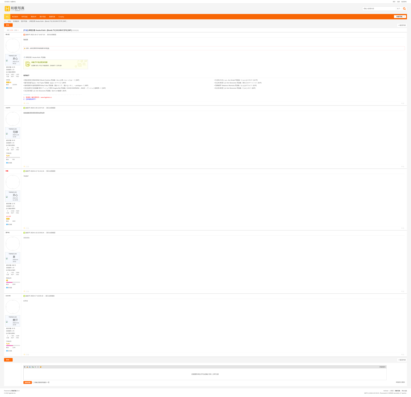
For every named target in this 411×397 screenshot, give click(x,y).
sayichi (8, 107)
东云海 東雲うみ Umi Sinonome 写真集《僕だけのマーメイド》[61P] (238, 83)
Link (33, 367)
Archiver (385, 391)
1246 (17, 336)
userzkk (8, 296)
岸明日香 (29, 57)
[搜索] (405, 8)
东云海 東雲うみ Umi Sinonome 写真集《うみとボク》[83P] (235, 88)
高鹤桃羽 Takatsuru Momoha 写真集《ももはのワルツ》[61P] (236, 85)
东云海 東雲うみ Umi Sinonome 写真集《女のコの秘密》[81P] (45, 91)
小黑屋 (392, 391)
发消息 (10, 88)
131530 (14, 84)
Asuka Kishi (36, 57)
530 (13, 336)
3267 (12, 74)
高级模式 (382, 367)
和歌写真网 (5, 21)
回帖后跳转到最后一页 (41, 382)
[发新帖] (8, 25)
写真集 (43, 57)
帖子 (398, 8)
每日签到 (15, 17)
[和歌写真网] (15, 8)
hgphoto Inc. (12, 393)
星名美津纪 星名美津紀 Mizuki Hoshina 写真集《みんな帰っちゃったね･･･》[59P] (51, 80)
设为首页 (7, 1)
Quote (35, 367)
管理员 (8, 80)
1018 (12, 211)
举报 (402, 103)
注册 (398, 1)
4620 (17, 211)
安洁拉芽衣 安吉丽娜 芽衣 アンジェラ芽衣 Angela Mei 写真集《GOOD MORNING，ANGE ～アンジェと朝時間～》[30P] (65, 88)
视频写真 (52, 17)
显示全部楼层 (51, 34)
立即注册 (59, 65)
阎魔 (7, 171)
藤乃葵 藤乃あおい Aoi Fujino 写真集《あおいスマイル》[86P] (45, 83)
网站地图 (404, 391)
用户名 (8, 232)
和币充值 (25, 17)
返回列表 (403, 25)
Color (27, 367)
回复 (48, 48)
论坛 (7, 17)
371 (13, 148)
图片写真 (43, 17)
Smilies (41, 367)
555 (18, 148)
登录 (394, 1)
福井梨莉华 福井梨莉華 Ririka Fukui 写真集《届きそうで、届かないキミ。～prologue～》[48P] (56, 85)
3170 (7, 74)
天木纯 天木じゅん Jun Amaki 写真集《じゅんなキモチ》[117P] (236, 80)
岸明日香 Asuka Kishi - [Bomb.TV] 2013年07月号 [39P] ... (48, 21)
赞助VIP (33, 17)
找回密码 (404, 1)
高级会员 (8, 278)
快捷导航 (399, 16)
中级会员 (8, 153)
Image (30, 367)
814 (13, 272)
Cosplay (61, 17)
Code (38, 367)
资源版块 (16, 21)
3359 (17, 272)
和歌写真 (397, 391)
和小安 (8, 34)
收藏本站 (13, 1)
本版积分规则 (400, 382)
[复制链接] (75, 30)
